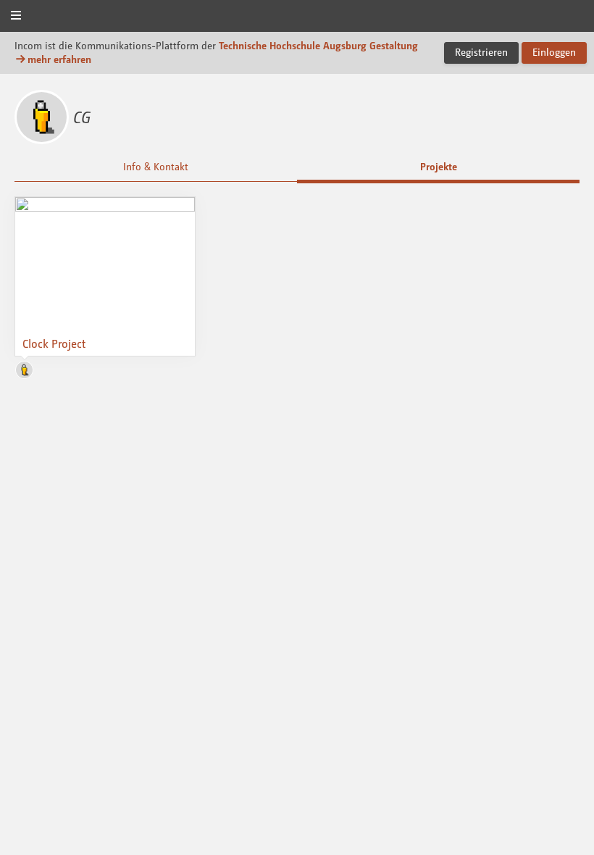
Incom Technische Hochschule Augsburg (297, 17)
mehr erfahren (59, 59)
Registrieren (481, 52)
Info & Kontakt (155, 166)
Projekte (438, 166)
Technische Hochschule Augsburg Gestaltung (318, 45)
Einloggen (554, 52)
